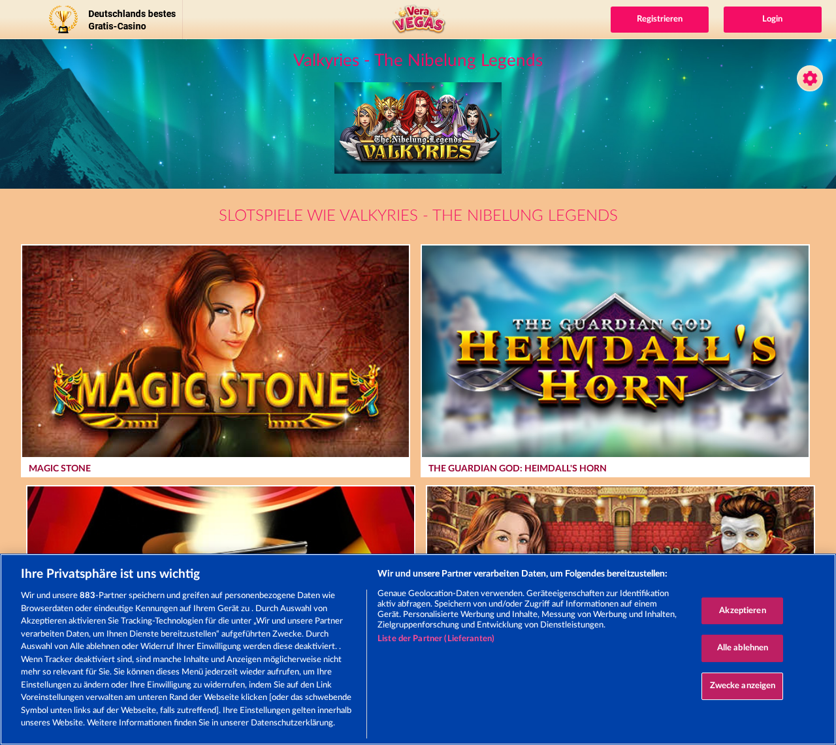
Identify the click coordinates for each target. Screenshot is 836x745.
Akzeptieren (742, 611)
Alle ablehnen (743, 648)
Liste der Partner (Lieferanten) (436, 639)
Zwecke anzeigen (743, 686)
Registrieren (660, 19)
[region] (418, 649)
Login (772, 19)
